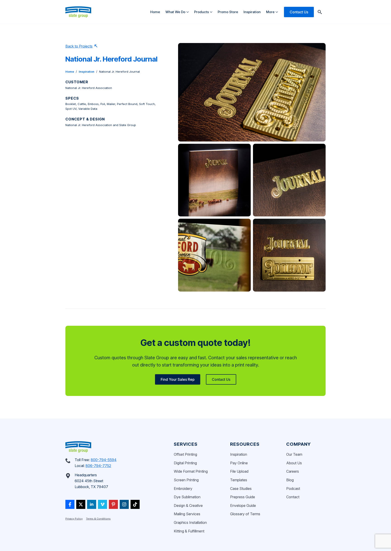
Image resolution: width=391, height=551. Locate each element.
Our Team (294, 454)
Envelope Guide (243, 505)
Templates (238, 480)
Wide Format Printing (191, 471)
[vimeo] (102, 504)
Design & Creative (188, 505)
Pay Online (239, 463)
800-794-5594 (104, 460)
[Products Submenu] (212, 12)
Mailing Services (187, 514)
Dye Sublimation (187, 497)
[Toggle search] (320, 12)
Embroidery (183, 488)
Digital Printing (185, 463)
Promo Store (228, 12)
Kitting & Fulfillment (189, 531)
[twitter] (80, 504)
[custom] (69, 504)
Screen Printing (186, 480)
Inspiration (252, 12)
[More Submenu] (277, 12)
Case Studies (241, 488)
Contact (292, 497)
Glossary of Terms (245, 514)
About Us (294, 463)
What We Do (175, 12)
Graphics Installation (190, 522)
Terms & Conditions (98, 518)
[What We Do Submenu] (188, 12)
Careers (292, 471)
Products (201, 12)
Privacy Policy (74, 518)
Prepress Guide (242, 497)
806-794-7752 (98, 465)
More (270, 12)
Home (155, 12)
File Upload (239, 471)
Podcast (293, 488)
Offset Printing (185, 454)
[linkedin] (91, 504)
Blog (290, 480)
